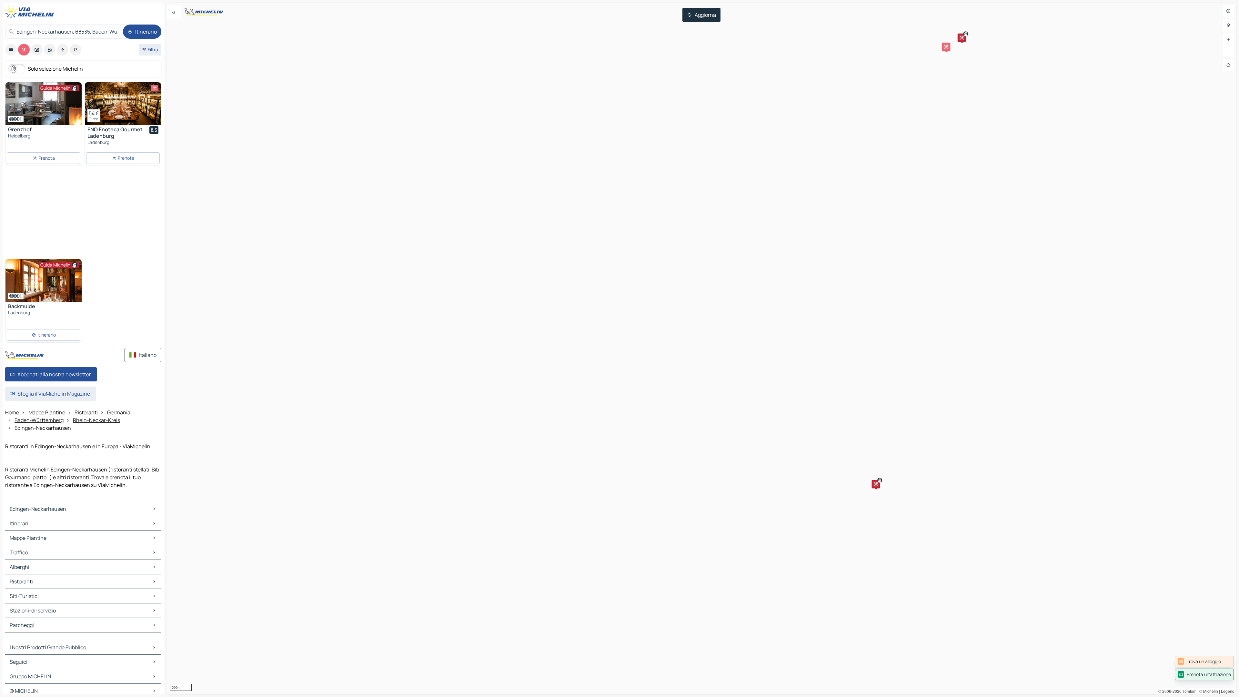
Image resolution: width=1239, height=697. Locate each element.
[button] (876, 484)
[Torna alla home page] (31, 12)
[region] (701, 348)
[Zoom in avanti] (1228, 39)
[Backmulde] (43, 280)
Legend (1227, 691)
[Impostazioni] (1228, 25)
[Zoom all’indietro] (1228, 51)
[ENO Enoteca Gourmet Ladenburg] (123, 103)
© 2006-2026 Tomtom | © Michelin (1188, 691)
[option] (11, 50)
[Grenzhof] (43, 103)
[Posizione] (1228, 65)
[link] (1204, 661)
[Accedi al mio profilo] (1228, 11)
